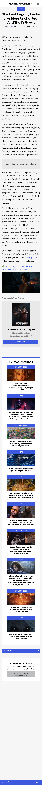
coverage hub (31, 258)
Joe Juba (10, 26)
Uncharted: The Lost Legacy (21, 329)
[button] (38, 274)
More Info (21, 342)
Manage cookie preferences (21, 674)
